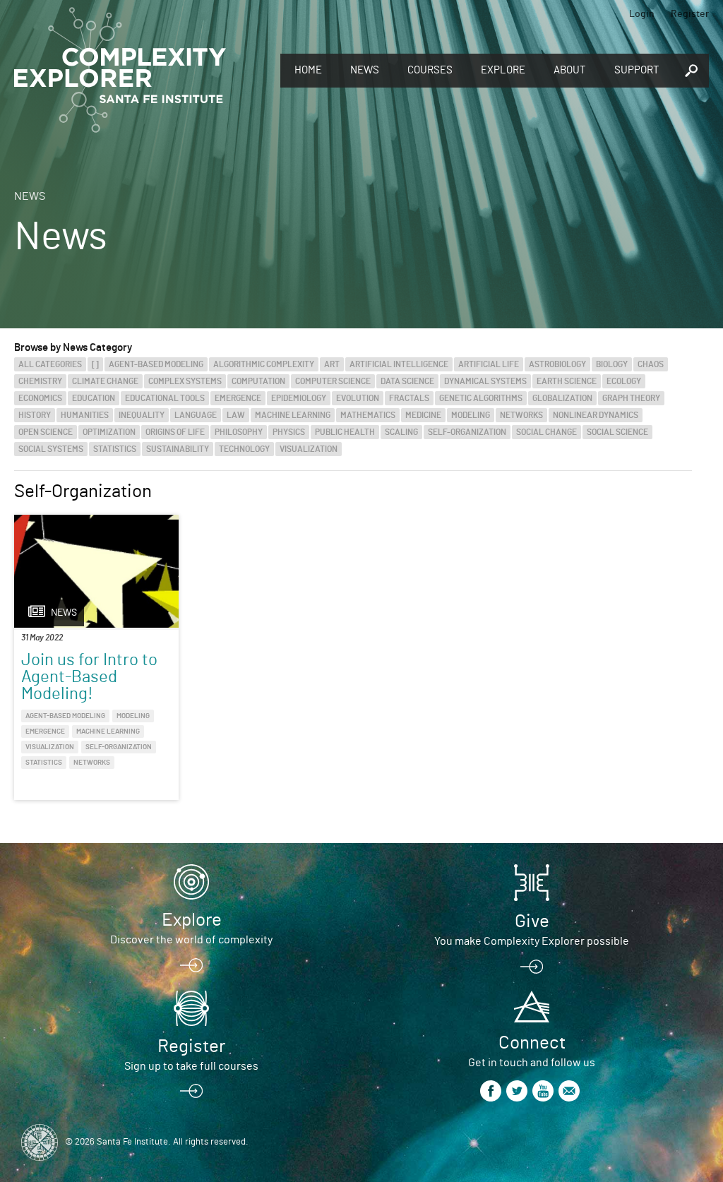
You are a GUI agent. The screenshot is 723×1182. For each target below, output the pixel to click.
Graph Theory (631, 398)
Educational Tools (165, 398)
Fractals (409, 398)
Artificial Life (488, 364)
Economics (40, 398)
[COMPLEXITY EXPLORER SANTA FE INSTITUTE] (120, 70)
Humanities (85, 415)
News (364, 70)
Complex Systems (185, 381)
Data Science (407, 381)
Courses (430, 70)
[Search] (691, 71)
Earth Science (567, 381)
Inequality (142, 415)
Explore (503, 70)
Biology (612, 364)
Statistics (114, 449)
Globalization (562, 398)
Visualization (308, 449)
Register (690, 14)
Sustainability (177, 449)
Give (532, 921)
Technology (244, 449)
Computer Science (333, 381)
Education (93, 398)
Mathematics (367, 415)
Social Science (617, 432)
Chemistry (40, 381)
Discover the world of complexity (191, 939)
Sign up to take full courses (191, 1066)
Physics (289, 432)
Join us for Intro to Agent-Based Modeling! (89, 677)
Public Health (345, 432)
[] (95, 364)
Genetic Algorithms (480, 398)
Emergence (238, 398)
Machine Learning (292, 415)
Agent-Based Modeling (156, 364)
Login (642, 14)
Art (332, 364)
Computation (258, 381)
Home (308, 70)
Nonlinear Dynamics (595, 415)
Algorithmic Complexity (263, 364)
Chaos (651, 364)
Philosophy (239, 432)
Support (636, 70)
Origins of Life (175, 432)
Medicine (423, 415)
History (34, 415)
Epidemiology (298, 398)
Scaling (401, 432)
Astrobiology (557, 364)
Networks (521, 415)
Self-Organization (467, 432)
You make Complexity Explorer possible (531, 941)
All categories (50, 364)
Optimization (109, 432)
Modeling (470, 415)
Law (236, 415)
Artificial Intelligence (398, 364)
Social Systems (50, 449)
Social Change (546, 432)
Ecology (624, 381)
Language (195, 415)
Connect (532, 1043)
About (570, 70)
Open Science (45, 432)
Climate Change (105, 381)
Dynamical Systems (485, 381)
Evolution (357, 398)
